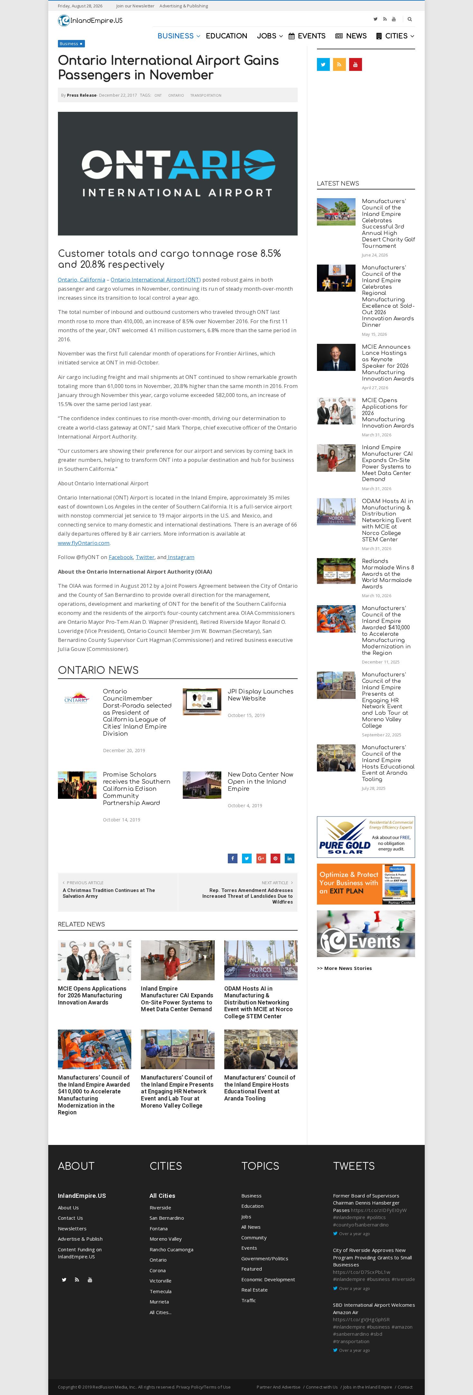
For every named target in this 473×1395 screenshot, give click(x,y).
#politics (376, 1217)
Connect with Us (322, 1387)
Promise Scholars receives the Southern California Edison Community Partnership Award (137, 788)
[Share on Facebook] (232, 858)
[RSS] (385, 19)
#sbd (376, 1334)
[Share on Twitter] (247, 858)
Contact (405, 1387)
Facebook (121, 557)
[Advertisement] (366, 127)
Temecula (161, 1291)
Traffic (248, 1300)
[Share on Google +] (261, 858)
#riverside (403, 1279)
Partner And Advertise (279, 1387)
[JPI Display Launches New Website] (202, 701)
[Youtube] (393, 19)
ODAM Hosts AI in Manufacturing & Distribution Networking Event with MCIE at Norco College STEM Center (258, 1002)
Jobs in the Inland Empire (368, 1387)
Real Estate (254, 1289)
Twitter (145, 557)
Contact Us (70, 1218)
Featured (251, 1268)
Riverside (160, 1207)
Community (254, 1237)
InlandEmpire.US (82, 1195)
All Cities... (161, 1312)
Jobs (246, 1216)
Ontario (176, 95)
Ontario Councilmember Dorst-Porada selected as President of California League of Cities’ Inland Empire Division (137, 712)
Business (69, 43)
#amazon (402, 1326)
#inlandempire (349, 1217)
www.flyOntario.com (84, 543)
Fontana (159, 1228)
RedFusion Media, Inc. (114, 1387)
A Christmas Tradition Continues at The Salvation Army (109, 893)
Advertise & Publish (80, 1238)
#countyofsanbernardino (361, 1224)
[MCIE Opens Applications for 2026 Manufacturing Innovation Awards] (94, 960)
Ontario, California (81, 279)
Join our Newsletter (135, 6)
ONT (158, 95)
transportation (205, 95)
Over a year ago (354, 1233)
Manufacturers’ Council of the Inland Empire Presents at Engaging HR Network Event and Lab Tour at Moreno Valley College (177, 1091)
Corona (158, 1270)
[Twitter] (375, 19)
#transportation (351, 1341)
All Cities (162, 1195)
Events (249, 1248)
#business (378, 1279)
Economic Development (268, 1279)
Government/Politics (264, 1258)
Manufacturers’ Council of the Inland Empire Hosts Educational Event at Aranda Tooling (260, 1088)
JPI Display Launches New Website (261, 695)
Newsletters (72, 1228)
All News (251, 1227)
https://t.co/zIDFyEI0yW (379, 1210)
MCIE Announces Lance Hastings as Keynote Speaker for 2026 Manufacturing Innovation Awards (388, 363)
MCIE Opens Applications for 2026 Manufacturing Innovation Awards (92, 995)
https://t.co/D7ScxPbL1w (362, 1272)
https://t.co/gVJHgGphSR (361, 1319)
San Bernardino (167, 1218)
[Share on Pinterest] (275, 858)
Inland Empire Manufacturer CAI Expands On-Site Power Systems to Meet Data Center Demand (177, 999)
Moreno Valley (166, 1238)
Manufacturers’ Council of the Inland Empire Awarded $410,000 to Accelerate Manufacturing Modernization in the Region (94, 1095)
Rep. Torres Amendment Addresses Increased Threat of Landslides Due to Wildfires (247, 896)
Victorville (161, 1280)
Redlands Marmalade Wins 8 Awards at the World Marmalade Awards (388, 574)
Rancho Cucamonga (171, 1249)
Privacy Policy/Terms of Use (203, 1387)
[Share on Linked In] (289, 858)
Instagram (180, 557)
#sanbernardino (351, 1334)
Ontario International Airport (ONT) (156, 279)
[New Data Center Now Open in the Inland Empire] (202, 785)
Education (252, 1206)
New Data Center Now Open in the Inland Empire (260, 781)
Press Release (82, 95)
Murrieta (159, 1301)
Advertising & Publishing (184, 6)
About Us (68, 1207)
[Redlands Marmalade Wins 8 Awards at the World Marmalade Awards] (336, 571)
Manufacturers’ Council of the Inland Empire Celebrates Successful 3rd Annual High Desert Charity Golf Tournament (388, 223)
